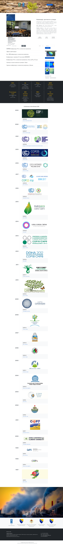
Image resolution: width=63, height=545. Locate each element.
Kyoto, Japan (25, 481)
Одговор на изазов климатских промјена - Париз (16, 62)
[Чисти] (25, 46)
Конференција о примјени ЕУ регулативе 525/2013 (18, 57)
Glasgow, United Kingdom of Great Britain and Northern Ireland (33, 145)
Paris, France (25, 217)
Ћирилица (49, 4)
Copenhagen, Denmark (26, 311)
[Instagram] (42, 531)
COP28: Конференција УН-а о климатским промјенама (18, 48)
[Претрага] (22, 46)
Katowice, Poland (25, 170)
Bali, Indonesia (25, 344)
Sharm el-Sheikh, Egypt (26, 132)
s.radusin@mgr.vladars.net (47, 535)
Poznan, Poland (25, 329)
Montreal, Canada (25, 371)
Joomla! (18, 543)
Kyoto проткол (46, 37)
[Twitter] (44, 531)
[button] (15, 10)
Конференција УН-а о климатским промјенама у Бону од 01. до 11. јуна (22, 59)
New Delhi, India (25, 416)
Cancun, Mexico (25, 295)
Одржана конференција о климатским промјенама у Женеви (19, 65)
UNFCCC (10, 4)
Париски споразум (53, 37)
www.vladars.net (44, 536)
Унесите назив (8, 45)
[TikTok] (43, 531)
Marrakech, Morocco (26, 432)
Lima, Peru (24, 232)
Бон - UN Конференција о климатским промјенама (17, 54)
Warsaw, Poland (25, 247)
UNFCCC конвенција (40, 37)
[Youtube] (45, 531)
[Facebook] (41, 531)
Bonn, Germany (25, 184)
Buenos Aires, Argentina (26, 388)
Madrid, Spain (25, 159)
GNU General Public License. (33, 543)
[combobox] (50, 46)
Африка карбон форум (11, 51)
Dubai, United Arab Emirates (27, 120)
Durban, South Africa (26, 276)
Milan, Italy (24, 401)
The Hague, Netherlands (26, 444)
